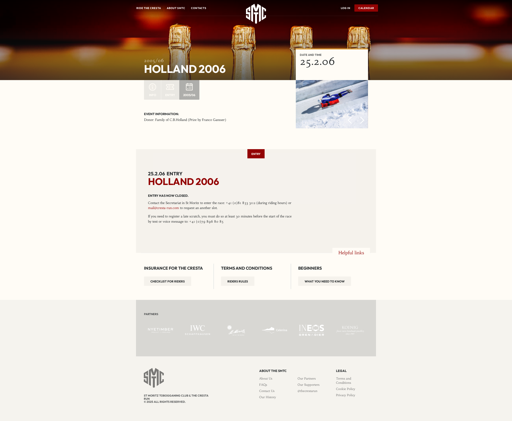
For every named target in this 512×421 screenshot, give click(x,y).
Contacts (198, 8)
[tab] (256, 153)
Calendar (366, 8)
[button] (148, 8)
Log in (345, 8)
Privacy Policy (345, 395)
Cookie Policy (345, 389)
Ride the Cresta (148, 8)
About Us (265, 378)
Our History (267, 397)
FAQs (263, 385)
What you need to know (325, 281)
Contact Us (266, 391)
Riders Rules (237, 281)
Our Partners (307, 378)
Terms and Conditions (343, 381)
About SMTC (176, 8)
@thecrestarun (307, 391)
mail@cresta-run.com (163, 208)
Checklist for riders (167, 281)
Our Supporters (308, 385)
